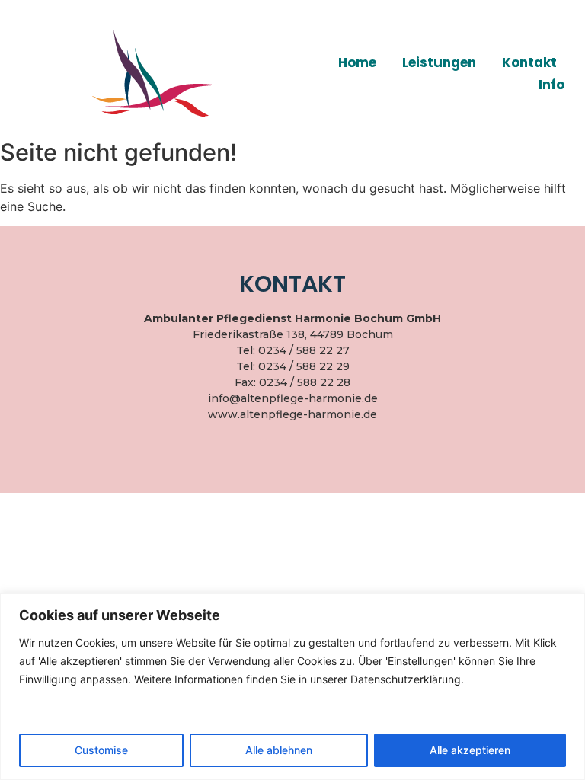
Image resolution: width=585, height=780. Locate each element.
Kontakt (529, 62)
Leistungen (439, 62)
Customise (101, 749)
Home (357, 62)
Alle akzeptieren (470, 749)
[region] (292, 686)
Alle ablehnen (278, 749)
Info (551, 84)
